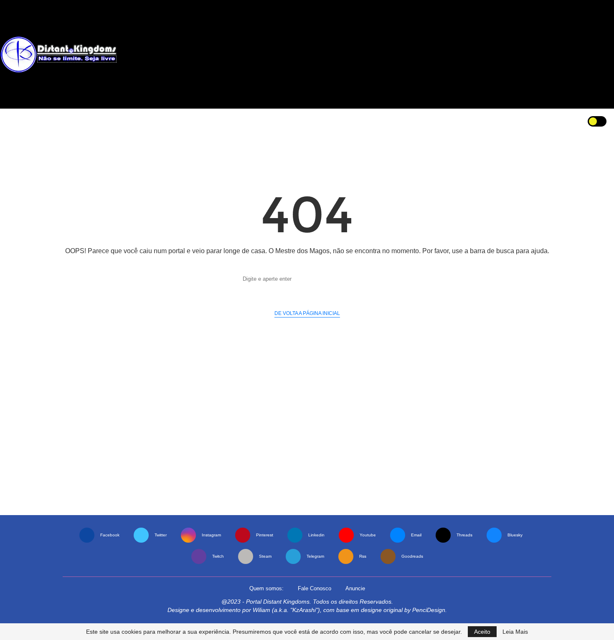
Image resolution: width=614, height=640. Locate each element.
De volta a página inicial (307, 313)
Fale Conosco (314, 588)
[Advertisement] (382, 54)
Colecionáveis (333, 121)
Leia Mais (515, 632)
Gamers (289, 121)
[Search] (571, 121)
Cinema (71, 121)
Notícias (40, 121)
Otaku (150, 121)
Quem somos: (266, 588)
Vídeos (376, 121)
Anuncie (355, 588)
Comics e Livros (194, 121)
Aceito (482, 631)
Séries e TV (112, 121)
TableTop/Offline (249, 121)
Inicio (12, 121)
